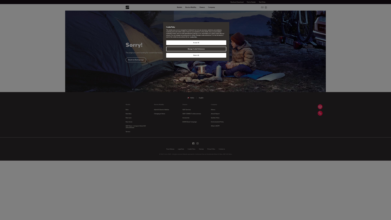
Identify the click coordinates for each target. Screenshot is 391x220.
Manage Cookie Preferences (196, 49)
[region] (196, 41)
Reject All (196, 55)
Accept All (196, 42)
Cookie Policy (193, 37)
